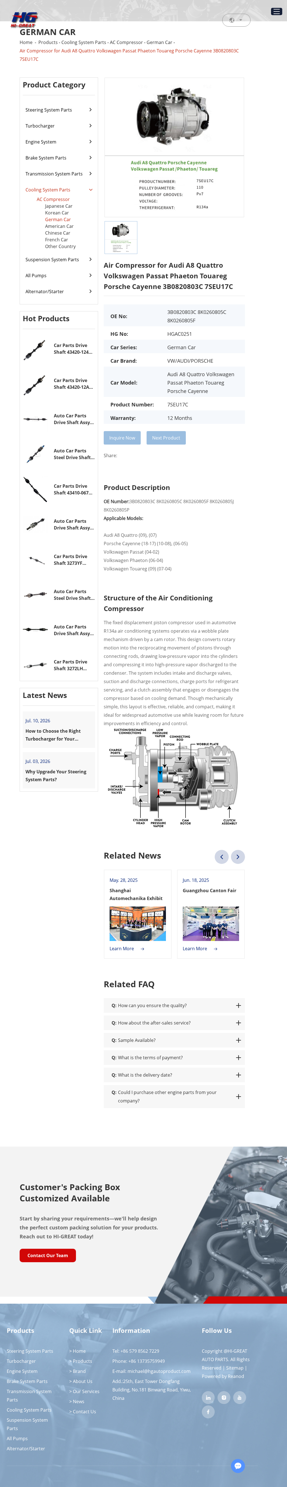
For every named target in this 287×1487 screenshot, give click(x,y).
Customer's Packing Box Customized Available (70, 1192)
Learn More (122, 948)
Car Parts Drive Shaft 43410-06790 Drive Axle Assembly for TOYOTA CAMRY (74, 489)
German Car (159, 42)
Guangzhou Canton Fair (209, 890)
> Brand (77, 1371)
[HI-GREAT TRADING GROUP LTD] (24, 20)
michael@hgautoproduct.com (159, 1371)
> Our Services (84, 1391)
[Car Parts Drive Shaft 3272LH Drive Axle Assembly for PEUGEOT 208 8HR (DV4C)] (35, 665)
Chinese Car (57, 233)
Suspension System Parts (52, 259)
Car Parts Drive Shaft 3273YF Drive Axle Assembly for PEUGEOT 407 (70, 559)
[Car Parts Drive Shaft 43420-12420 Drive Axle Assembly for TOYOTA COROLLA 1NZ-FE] (35, 348)
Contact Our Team (47, 1255)
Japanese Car (59, 206)
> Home (77, 1351)
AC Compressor (126, 42)
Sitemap (235, 1368)
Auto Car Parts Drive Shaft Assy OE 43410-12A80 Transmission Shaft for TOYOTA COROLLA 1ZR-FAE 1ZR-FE (74, 419)
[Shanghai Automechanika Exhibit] (138, 923)
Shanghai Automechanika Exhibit (136, 894)
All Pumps (36, 275)
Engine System (41, 142)
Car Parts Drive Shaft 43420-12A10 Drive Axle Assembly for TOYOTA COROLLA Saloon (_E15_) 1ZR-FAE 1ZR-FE (74, 383)
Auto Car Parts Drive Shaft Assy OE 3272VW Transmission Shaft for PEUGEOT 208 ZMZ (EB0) (74, 630)
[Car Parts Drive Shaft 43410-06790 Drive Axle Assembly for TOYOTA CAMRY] (35, 489)
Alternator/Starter (45, 291)
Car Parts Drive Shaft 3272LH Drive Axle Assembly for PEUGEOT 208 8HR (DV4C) (73, 665)
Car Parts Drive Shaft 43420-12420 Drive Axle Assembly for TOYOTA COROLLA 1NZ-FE (74, 348)
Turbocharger (40, 126)
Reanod (236, 1376)
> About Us (80, 1381)
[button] (222, 857)
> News (76, 1401)
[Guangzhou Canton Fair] (211, 923)
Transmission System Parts (54, 174)
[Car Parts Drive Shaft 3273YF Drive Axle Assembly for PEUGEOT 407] (35, 559)
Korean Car (57, 213)
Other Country (60, 246)
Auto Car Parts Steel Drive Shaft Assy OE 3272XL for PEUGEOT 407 (72, 595)
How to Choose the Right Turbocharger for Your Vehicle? (53, 735)
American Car (59, 226)
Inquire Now (122, 438)
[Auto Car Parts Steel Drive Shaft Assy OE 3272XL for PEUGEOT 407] (35, 595)
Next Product (166, 438)
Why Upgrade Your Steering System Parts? (56, 776)
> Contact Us (82, 1412)
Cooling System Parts (83, 42)
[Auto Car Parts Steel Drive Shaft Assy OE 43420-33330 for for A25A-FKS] (35, 454)
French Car (56, 240)
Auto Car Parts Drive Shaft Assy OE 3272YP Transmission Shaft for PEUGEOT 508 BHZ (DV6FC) (73, 524)
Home (26, 42)
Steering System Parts (49, 110)
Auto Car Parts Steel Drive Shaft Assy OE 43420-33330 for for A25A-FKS (72, 454)
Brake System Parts (46, 158)
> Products (80, 1361)
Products (48, 42)
